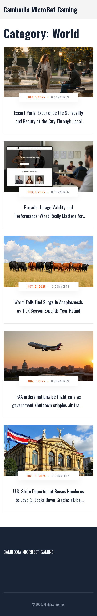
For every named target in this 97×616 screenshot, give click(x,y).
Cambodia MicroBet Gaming (40, 9)
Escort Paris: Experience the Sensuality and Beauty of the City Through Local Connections (48, 117)
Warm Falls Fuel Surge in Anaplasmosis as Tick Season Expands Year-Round (48, 306)
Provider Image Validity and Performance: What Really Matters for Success (48, 212)
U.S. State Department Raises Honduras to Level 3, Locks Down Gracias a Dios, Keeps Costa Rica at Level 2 (48, 496)
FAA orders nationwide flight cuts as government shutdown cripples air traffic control (48, 401)
